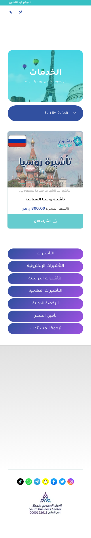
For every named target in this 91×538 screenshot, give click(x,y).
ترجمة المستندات (45, 328)
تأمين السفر (46, 316)
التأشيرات (64, 191)
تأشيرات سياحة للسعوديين (37, 191)
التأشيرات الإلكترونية (45, 266)
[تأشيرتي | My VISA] (71, 30)
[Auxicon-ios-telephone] (11, 12)
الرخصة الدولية (45, 303)
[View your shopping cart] (22, 30)
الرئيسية (60, 81)
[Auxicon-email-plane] (19, 12)
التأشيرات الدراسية (45, 279)
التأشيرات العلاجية (45, 291)
